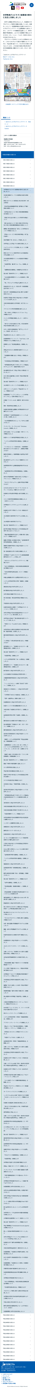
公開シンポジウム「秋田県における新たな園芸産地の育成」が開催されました (16, 952)
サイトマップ (6, 1376)
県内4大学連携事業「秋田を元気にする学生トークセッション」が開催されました (16, 477)
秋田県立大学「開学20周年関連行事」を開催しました (16, 1243)
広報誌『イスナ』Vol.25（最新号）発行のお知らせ (16, 401)
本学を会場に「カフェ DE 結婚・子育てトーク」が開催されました (16, 433)
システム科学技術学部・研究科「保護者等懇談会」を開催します (16, 1018)
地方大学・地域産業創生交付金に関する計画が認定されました (16, 293)
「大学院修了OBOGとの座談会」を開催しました (16, 695)
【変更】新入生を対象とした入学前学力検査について (16, 218)
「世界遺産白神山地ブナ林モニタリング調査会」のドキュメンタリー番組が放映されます (16, 366)
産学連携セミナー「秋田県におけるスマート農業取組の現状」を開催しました (16, 647)
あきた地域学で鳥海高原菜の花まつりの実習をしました (16, 1258)
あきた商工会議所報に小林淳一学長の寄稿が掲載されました (16, 377)
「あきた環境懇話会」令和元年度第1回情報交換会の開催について (16, 1282)
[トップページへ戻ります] (17, 3)
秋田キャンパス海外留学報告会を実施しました (16, 437)
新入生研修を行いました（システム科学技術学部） (16, 1208)
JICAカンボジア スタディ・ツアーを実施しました (16, 947)
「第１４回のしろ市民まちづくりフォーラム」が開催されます (16, 313)
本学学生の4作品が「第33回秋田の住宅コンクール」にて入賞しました (16, 619)
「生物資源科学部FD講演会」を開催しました (15, 855)
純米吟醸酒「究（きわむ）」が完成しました (15, 240)
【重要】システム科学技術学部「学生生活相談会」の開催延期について (16, 740)
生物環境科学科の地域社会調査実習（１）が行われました (16, 1145)
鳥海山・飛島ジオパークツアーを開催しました (16, 1166)
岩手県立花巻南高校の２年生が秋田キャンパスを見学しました (16, 734)
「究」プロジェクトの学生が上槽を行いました (16, 283)
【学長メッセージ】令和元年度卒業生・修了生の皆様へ (16, 235)
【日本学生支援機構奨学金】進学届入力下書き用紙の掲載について (16, 207)
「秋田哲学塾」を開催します (11, 655)
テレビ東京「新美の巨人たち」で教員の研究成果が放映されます (16, 969)
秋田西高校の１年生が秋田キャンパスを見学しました (16, 941)
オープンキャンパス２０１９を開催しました (15, 1091)
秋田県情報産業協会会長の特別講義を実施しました (16, 1273)
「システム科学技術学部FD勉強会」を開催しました (16, 442)
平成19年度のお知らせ (9, 1356)
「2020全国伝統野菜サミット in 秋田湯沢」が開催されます (16, 278)
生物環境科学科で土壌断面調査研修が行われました (16, 466)
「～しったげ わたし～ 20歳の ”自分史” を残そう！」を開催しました (16, 684)
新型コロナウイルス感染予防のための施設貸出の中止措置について (16, 254)
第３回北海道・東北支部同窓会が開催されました (16, 599)
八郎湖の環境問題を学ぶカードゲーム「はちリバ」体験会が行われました (16, 1003)
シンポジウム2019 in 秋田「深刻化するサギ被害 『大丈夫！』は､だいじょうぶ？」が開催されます (16, 1097)
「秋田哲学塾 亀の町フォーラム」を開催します (16, 265)
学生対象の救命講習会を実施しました (14, 771)
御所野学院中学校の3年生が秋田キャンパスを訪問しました (16, 1139)
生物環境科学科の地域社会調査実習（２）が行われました (16, 1122)
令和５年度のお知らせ (9, 171)
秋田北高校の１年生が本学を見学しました (15, 834)
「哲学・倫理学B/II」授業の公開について (14, 698)
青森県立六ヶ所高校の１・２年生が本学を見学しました (16, 690)
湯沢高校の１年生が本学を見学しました (14, 803)
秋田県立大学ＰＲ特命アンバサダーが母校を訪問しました (16, 1059)
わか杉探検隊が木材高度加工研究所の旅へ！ (15, 674)
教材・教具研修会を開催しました (12, 406)
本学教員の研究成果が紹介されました (14, 1278)
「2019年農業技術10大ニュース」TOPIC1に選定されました (16, 421)
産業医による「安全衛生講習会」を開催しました (16, 345)
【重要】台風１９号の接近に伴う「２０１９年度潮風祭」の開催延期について (16, 755)
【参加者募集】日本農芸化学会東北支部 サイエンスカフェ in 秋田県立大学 (16, 893)
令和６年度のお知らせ (9, 167)
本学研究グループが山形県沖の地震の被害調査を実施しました (16, 1213)
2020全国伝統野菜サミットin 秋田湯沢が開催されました (16, 259)
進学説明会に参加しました (11, 1112)
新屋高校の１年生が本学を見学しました (14, 903)
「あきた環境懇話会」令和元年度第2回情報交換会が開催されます (16, 567)
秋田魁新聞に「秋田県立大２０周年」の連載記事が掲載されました (16, 1264)
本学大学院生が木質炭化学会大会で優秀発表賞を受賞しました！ (16, 1197)
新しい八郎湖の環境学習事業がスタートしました (16, 1232)
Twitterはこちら (8, 59)
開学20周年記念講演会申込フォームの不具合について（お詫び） (16, 1307)
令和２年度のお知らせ (9, 182)
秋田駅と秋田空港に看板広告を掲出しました (15, 1103)
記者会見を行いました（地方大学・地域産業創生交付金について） (16, 287)
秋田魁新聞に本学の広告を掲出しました (14, 1186)
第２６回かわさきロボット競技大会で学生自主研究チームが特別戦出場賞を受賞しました (16, 908)
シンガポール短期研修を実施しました (14, 823)
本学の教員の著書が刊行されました (13, 594)
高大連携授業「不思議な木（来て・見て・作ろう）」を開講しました (16, 725)
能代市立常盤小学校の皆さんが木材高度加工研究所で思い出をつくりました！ (16, 530)
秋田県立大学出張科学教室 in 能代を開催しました (16, 494)
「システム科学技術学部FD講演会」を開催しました (16, 859)
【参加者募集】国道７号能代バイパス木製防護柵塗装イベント (16, 964)
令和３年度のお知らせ (9, 178)
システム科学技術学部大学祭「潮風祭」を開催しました (16, 582)
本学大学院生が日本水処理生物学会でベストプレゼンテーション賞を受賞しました (16, 613)
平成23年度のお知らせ (9, 1341)
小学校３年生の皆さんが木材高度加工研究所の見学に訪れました (16, 844)
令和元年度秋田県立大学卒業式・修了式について (16, 304)
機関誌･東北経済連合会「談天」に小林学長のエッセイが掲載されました (16, 230)
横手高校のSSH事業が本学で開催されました (15, 721)
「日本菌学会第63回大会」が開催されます (15, 1287)
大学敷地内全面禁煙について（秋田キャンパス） (16, 1218)
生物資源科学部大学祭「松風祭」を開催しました (16, 716)
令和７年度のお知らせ (9, 164)
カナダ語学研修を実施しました (12, 767)
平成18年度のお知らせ (9, 1359)
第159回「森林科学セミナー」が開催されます (16, 273)
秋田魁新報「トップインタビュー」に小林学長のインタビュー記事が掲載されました (16, 395)
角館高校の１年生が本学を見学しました (14, 827)
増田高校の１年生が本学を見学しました (14, 864)
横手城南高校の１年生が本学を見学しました (15, 730)
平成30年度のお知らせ (9, 1315)
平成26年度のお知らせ (9, 1330)
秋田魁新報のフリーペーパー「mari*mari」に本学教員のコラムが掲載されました (16, 339)
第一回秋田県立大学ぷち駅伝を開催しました (15, 551)
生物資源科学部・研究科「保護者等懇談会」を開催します (16, 1042)
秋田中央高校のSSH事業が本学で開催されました (16, 936)
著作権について (6, 1378)
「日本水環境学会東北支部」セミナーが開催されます (16, 573)
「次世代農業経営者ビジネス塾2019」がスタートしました (16, 1176)
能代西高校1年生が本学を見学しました (14, 590)
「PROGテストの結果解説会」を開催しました (16, 1155)
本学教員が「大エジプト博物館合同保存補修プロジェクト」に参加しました (16, 975)
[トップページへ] (8, 1364)
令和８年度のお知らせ (9, 160)
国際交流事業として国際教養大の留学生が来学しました (16, 455)
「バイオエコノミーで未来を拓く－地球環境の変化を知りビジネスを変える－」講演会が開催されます (16, 448)
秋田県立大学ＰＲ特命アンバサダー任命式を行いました (16, 1070)
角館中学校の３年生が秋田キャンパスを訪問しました (16, 1150)
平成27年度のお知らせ (9, 1326)
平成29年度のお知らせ (9, 1319)
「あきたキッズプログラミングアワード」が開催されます (16, 561)
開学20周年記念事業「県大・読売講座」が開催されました (16, 874)
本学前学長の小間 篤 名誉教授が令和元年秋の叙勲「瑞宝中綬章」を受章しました (16, 630)
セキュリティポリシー (8, 1381)
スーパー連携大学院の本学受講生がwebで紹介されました (16, 1202)
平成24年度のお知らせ (9, 1337)
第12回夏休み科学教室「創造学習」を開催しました (16, 997)
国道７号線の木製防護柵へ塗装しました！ (15, 763)
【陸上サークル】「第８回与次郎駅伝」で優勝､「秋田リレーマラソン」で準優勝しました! (16, 1027)
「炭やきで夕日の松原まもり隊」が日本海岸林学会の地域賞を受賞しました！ (16, 324)
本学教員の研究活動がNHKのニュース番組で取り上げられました (16, 1182)
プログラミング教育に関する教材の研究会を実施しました (16, 1292)
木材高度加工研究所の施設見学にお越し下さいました (16, 980)
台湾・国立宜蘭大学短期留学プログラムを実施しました (16, 924)
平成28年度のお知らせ (9, 1322)
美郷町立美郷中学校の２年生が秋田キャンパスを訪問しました (16, 546)
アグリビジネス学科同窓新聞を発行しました (15, 309)
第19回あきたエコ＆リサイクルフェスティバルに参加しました (16, 913)
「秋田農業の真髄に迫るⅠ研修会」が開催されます (16, 356)
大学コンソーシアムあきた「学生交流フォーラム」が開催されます (16, 390)
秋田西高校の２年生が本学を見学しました (15, 702)
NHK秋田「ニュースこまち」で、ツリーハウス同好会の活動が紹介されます (16, 1008)
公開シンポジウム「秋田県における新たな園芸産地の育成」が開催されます (16, 1048)
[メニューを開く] (31, 5)
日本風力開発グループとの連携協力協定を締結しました (16, 196)
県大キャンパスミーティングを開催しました (15, 1013)
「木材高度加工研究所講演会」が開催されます (16, 361)
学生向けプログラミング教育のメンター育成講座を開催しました (16, 1087)
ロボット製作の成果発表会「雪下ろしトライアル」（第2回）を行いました (16, 330)
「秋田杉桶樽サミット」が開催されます (14, 814)
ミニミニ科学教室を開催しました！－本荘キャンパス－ (16, 319)
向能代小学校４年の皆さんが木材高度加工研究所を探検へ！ (16, 775)
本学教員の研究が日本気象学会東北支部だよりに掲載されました (16, 1297)
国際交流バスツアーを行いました (12, 830)
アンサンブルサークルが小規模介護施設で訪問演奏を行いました (16, 1171)
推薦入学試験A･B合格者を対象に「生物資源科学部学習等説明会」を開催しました (16, 541)
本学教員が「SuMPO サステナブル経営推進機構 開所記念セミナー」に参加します (16, 556)
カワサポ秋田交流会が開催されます (13, 780)
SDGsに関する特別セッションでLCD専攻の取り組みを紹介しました (16, 850)
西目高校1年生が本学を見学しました (13, 587)
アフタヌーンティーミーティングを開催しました (16, 1022)
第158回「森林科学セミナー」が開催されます (16, 381)
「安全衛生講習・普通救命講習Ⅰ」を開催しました (16, 887)
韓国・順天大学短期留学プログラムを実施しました (16, 930)
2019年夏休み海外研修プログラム (12, 521)
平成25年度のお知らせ (9, 1333)
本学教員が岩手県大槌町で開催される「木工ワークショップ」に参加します (16, 1076)
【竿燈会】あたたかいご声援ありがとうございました (16, 1033)
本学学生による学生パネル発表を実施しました (16, 243)
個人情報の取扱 (6, 1379)
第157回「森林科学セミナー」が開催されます (16, 525)
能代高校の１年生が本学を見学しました (14, 670)
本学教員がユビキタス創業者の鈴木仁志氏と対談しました (16, 190)
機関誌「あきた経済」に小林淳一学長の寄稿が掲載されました (16, 986)
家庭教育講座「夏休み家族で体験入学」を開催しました (16, 992)
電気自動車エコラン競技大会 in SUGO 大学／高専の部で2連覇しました (16, 898)
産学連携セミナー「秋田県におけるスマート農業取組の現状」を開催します (16, 666)
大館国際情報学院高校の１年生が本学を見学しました (16, 679)
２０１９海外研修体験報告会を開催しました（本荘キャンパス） (15, 500)
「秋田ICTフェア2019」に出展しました (14, 1037)
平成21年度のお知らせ (9, 1348)
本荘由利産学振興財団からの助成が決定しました (16, 958)
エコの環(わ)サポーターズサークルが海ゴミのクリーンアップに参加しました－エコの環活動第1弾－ (16, 1129)
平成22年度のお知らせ (9, 1344)
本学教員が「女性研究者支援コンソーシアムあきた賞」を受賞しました (16, 416)
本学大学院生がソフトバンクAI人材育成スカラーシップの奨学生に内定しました (16, 1238)
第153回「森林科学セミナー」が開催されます (16, 1134)
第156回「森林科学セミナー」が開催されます (16, 652)
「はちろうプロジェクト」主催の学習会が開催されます (16, 483)
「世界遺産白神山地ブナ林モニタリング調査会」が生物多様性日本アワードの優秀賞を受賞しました (16, 797)
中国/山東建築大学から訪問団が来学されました (16, 577)
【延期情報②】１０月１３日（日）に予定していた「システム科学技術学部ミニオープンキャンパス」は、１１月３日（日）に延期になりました (16, 747)
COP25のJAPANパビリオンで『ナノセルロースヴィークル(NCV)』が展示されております (16, 489)
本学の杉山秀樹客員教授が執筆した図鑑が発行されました (16, 1191)
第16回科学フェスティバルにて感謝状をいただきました (16, 461)
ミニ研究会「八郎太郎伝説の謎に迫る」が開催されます (16, 641)
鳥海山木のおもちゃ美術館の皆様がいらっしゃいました (16, 351)
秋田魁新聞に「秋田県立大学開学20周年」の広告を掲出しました (16, 1253)
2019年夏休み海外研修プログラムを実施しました (16, 517)
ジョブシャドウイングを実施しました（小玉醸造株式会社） (16, 248)
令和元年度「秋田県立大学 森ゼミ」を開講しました (16, 710)
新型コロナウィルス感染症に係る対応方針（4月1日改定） (16, 201)
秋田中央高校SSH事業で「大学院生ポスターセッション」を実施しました (16, 608)
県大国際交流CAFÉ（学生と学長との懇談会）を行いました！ (16, 371)
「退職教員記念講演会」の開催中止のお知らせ (16, 270)
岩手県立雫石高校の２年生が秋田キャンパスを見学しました (16, 790)
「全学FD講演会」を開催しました (12, 882)
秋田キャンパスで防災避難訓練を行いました (15, 706)
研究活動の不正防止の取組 (9, 1383)
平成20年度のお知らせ (9, 1352)
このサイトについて (7, 1374)
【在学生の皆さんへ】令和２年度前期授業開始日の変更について (16, 213)
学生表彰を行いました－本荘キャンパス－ (15, 335)
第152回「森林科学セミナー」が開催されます (16, 1222)
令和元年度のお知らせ (9, 155)
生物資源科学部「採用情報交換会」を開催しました (16, 868)
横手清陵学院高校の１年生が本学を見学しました (16, 636)
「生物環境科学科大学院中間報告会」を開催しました (16, 472)
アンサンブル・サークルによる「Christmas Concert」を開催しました (15, 427)
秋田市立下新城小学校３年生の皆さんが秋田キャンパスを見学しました (16, 298)
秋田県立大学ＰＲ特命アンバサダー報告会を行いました (16, 511)
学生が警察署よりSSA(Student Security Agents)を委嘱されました (16, 1226)
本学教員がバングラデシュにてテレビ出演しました (16, 506)
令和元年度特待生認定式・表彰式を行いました (16, 1248)
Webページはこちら (8, 57)
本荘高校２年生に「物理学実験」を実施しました (16, 785)
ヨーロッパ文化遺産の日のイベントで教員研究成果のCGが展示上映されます (16, 839)
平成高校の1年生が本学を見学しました (14, 603)
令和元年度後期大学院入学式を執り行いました (16, 806)
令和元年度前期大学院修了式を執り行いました (16, 810)
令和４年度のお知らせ (9, 175)
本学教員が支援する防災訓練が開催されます (15, 1162)
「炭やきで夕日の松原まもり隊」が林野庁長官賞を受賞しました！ (16, 1107)
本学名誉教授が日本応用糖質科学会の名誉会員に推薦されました (16, 818)
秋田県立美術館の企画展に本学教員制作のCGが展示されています (16, 410)
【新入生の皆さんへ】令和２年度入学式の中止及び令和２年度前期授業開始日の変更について (16, 224)
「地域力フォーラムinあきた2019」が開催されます (16, 625)
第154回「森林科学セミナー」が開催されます (16, 879)
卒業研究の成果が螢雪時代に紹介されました (15, 1268)
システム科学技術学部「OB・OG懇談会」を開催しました (16, 660)
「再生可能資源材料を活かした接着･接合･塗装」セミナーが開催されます (16, 535)
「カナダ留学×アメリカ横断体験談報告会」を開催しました (16, 1081)
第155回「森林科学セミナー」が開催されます (16, 760)
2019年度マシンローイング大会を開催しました (16, 385)
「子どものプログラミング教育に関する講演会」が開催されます (16, 919)
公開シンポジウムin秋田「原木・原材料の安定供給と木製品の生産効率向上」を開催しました (16, 1064)
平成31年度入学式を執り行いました (13, 1302)
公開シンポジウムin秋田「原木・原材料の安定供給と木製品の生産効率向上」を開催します (16, 1117)
